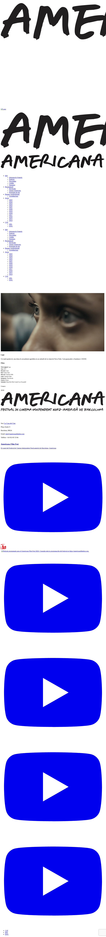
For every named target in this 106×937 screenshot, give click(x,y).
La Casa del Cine (9, 423)
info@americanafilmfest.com (14, 434)
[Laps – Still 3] (52, 351)
